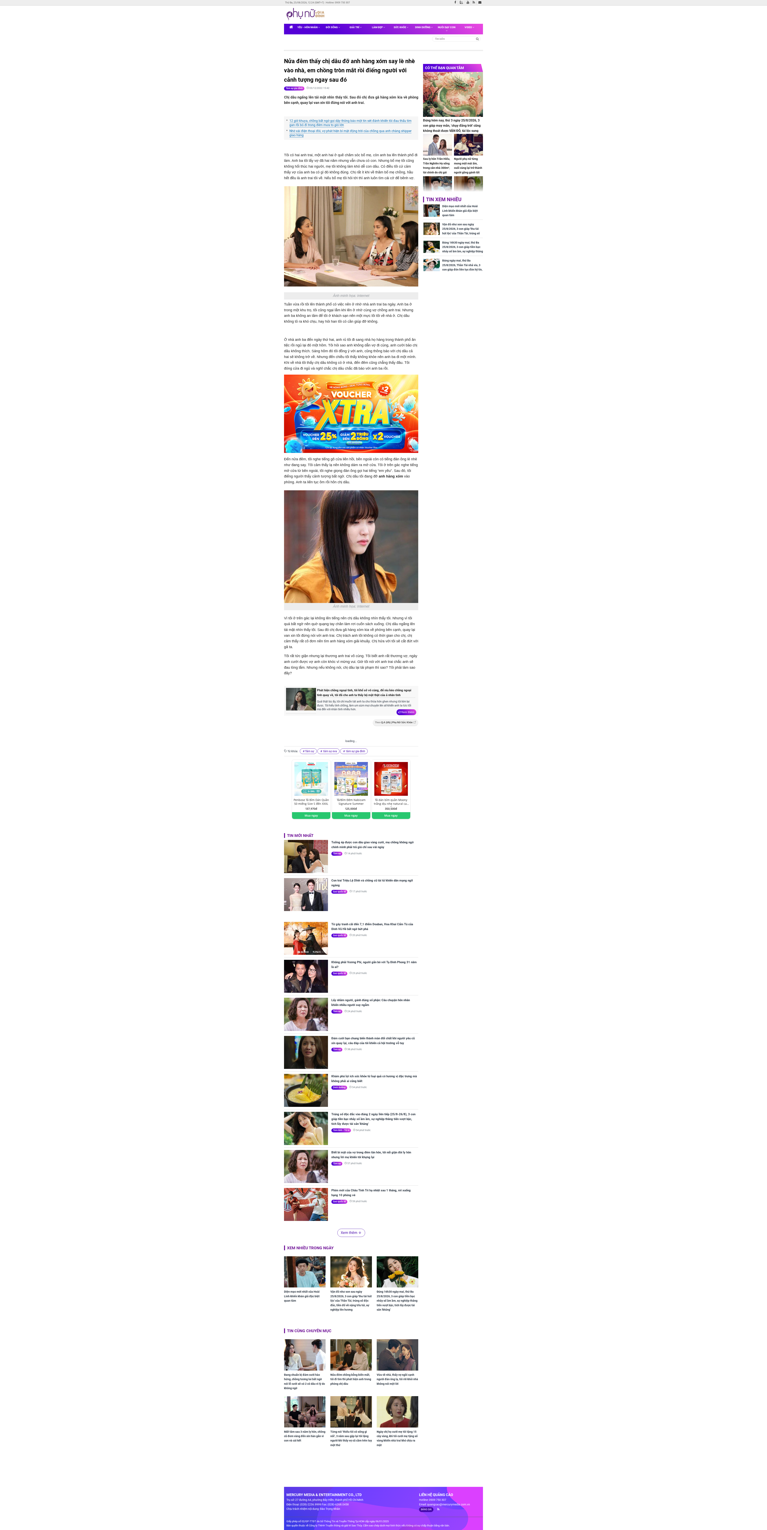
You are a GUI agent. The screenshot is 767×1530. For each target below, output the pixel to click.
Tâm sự (309, 751)
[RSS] (475, 3)
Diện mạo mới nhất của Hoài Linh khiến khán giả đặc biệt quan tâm (302, 1296)
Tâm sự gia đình (294, 88)
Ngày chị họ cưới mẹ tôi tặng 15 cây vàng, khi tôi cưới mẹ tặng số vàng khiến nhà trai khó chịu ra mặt (397, 1438)
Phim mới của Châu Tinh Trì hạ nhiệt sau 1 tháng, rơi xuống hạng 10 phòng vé (371, 1193)
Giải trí (355, 27)
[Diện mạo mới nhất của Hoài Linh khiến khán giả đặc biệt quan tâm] (305, 1271)
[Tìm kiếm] (477, 38)
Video (469, 27)
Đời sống (332, 27)
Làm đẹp (377, 27)
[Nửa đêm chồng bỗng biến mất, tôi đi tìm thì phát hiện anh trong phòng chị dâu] (351, 1354)
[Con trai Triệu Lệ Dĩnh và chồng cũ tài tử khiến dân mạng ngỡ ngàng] (306, 894)
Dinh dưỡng (423, 27)
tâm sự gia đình (355, 751)
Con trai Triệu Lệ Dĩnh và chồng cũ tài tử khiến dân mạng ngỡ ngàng (372, 883)
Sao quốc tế (339, 891)
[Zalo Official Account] (462, 2)
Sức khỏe (400, 27)
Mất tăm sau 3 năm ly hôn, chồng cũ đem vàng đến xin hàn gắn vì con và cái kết (304, 1436)
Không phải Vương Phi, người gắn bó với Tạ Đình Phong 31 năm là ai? (374, 964)
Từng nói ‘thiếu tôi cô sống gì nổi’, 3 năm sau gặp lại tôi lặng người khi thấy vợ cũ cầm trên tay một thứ (351, 1438)
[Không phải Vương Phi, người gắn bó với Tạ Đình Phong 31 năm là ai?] (306, 976)
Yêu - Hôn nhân (307, 27)
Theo (394, 722)
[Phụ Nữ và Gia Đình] (306, 14)
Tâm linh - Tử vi (341, 1130)
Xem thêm (407, 712)
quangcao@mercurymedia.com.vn (448, 1504)
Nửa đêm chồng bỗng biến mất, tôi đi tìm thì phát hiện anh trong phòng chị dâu (350, 1379)
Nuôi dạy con (446, 27)
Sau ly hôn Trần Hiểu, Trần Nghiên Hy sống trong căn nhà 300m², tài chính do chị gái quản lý (436, 167)
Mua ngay (311, 815)
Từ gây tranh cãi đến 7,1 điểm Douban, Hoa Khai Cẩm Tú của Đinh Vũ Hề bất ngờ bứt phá (372, 926)
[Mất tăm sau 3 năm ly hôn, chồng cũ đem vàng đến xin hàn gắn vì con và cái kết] (305, 1411)
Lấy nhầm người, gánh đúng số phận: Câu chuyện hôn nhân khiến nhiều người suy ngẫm (370, 1002)
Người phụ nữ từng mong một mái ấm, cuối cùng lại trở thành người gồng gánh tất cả (468, 167)
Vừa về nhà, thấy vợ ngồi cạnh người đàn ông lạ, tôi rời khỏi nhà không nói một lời (397, 1379)
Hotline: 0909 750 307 (338, 2)
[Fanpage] (456, 3)
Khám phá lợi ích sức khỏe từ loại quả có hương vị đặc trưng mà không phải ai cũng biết (374, 1078)
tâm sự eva (330, 751)
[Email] (480, 3)
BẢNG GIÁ (426, 1509)
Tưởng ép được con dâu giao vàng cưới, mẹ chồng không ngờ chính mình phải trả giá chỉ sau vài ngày (372, 845)
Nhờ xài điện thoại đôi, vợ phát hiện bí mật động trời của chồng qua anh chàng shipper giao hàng (350, 133)
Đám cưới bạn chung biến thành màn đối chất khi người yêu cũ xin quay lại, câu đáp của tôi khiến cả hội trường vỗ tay (373, 1041)
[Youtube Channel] (469, 3)
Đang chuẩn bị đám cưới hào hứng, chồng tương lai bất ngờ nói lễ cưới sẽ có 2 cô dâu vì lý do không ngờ (304, 1381)
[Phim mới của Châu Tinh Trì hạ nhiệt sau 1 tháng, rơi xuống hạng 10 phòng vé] (306, 1204)
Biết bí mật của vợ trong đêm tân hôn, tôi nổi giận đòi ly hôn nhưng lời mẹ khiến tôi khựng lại (371, 1155)
